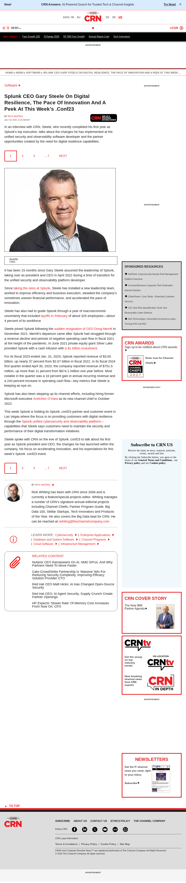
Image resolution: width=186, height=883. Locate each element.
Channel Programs (94, 539)
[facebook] (74, 829)
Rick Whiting (15, 116)
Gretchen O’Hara (45, 399)
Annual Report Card (99, 36)
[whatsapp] (125, 829)
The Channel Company (149, 820)
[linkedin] (84, 829)
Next (63, 155)
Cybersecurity (64, 535)
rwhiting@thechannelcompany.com (84, 521)
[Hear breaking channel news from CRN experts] (160, 683)
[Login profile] (181, 28)
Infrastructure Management (78, 543)
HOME (9, 72)
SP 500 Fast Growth (74, 36)
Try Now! (170, 4)
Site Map (125, 844)
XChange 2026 (51, 36)
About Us (80, 820)
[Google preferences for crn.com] (103, 118)
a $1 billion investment (81, 348)
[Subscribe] (161, 791)
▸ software (31, 72)
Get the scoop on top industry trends (133, 661)
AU (78, 17)
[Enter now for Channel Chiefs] (137, 376)
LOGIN (174, 28)
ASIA (66, 17)
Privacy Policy (89, 844)
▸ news (18, 72)
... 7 (47, 155)
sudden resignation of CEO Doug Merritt (83, 329)
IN (72, 17)
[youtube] (105, 829)
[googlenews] (115, 829)
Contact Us (98, 820)
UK (114, 17)
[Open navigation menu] (6, 28)
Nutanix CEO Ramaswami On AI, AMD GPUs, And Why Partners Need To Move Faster (72, 563)
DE (107, 17)
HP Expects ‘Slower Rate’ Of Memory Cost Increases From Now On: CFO (70, 604)
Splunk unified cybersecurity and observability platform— (63, 421)
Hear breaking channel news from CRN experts (133, 680)
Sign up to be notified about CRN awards (151, 347)
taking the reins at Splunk (31, 288)
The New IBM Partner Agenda (135, 607)
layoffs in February (54, 316)
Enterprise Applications (95, 535)
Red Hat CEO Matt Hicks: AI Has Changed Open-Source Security (73, 585)
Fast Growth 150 (31, 36)
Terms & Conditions (66, 844)
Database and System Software (54, 539)
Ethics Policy (120, 820)
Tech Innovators (121, 36)
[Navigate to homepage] (93, 21)
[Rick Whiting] (13, 500)
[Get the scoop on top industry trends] (160, 663)
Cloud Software (43, 543)
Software (10, 85)
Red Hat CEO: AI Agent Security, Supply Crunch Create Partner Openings (72, 595)
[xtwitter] (94, 829)
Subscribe (131, 783)
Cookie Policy (108, 844)
